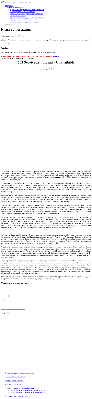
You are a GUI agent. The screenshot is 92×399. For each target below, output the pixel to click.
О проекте (9, 6)
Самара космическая (17, 16)
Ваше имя (4, 288)
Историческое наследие (14, 381)
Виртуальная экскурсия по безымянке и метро (27, 390)
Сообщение (5, 300)
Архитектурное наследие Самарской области (27, 18)
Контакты (9, 24)
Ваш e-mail (4, 292)
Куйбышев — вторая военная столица (20, 388)
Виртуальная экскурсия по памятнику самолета (28, 392)
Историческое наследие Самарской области (26, 14)
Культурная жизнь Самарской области (24, 20)
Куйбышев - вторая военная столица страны (27, 10)
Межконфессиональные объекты (22, 12)
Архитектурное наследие (15, 377)
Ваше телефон (5, 296)
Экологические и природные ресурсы (24, 22)
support (52, 52)
